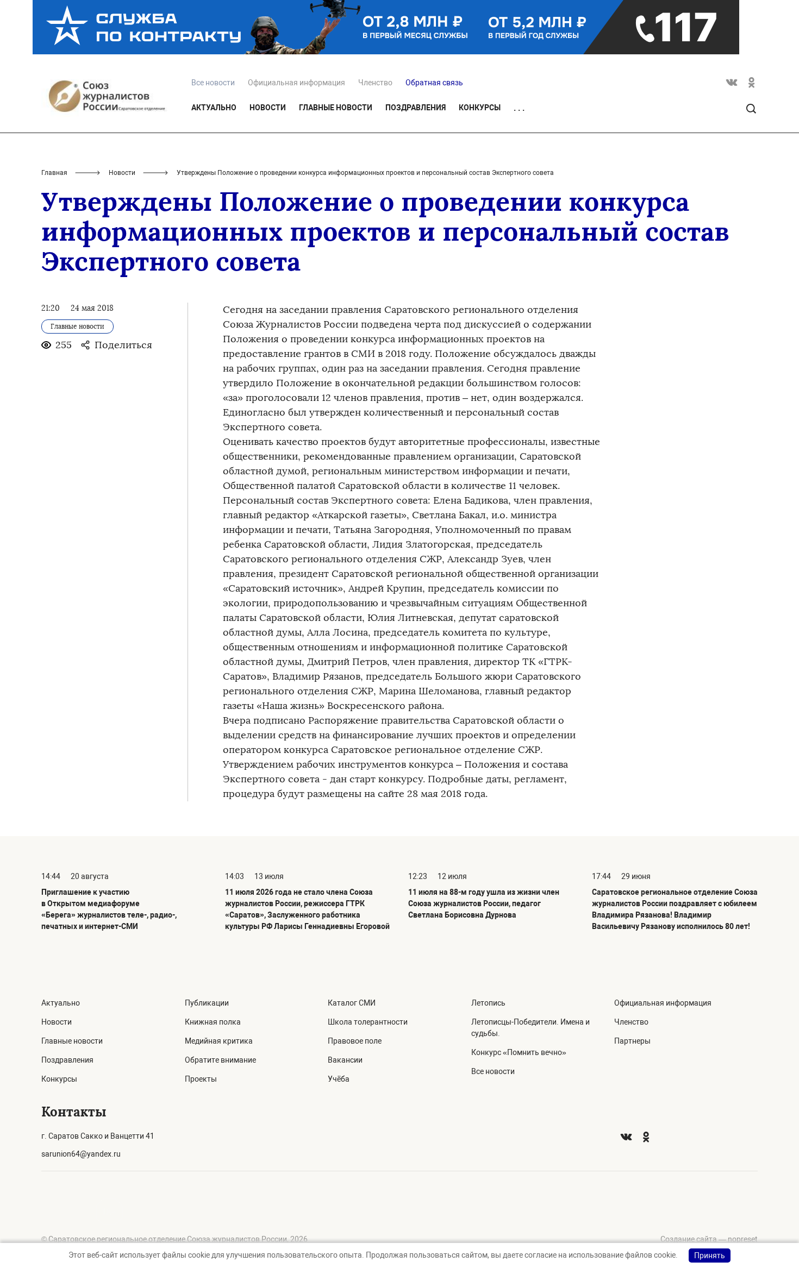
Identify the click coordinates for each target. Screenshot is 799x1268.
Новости (267, 107)
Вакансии (345, 1060)
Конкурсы (480, 107)
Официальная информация (296, 82)
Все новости (493, 1071)
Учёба (338, 1079)
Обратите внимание (220, 1060)
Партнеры (632, 1041)
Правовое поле (355, 1041)
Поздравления (415, 107)
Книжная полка (213, 1022)
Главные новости (335, 107)
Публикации (207, 1003)
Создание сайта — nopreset (709, 1239)
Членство (375, 82)
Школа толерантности (368, 1022)
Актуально (213, 107)
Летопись (488, 1003)
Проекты (201, 1079)
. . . (519, 108)
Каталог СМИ (352, 1003)
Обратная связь (434, 82)
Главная (54, 173)
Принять (709, 1255)
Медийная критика (219, 1041)
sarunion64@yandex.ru (81, 1154)
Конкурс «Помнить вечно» (518, 1052)
